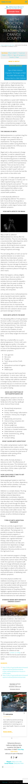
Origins (4, 55)
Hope (17, 57)
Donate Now (14, 11)
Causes (11, 57)
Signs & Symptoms (19, 55)
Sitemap (4, 782)
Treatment (22, 53)
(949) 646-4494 (14, 763)
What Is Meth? (12, 53)
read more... (8, 732)
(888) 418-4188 (6, 2)
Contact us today (15, 652)
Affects (10, 55)
